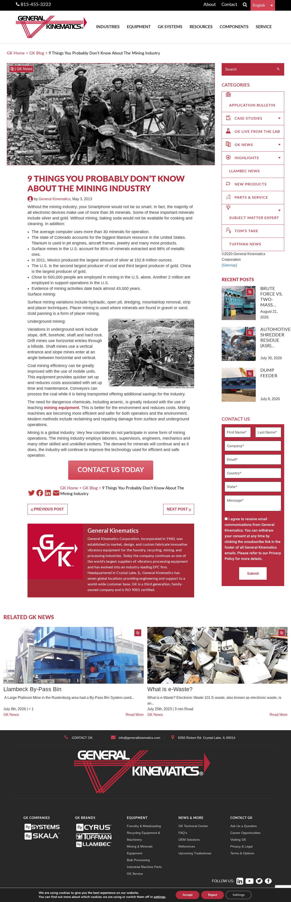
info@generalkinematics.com (139, 737)
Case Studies (248, 118)
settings (159, 897)
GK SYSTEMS (170, 27)
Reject (212, 895)
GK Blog (36, 53)
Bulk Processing (138, 860)
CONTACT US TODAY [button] (111, 470)
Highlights (247, 158)
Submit (253, 573)
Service (264, 27)
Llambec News (244, 171)
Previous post (49, 509)
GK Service (135, 873)
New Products (251, 184)
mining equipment (61, 407)
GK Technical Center (193, 826)
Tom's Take (246, 231)
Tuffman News (245, 244)
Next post (177, 509)
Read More (135, 715)
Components (234, 27)
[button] (263, 5)
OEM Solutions (189, 839)
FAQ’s (182, 833)
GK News (24, 69)
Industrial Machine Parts (144, 867)
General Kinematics (54, 199)
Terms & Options (242, 853)
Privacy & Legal (241, 846)
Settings (239, 895)
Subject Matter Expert (254, 218)
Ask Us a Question (243, 826)
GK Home (16, 53)
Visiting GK (238, 839)
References (186, 846)
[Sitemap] (229, 265)
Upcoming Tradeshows (194, 853)
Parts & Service (251, 197)
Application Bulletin (252, 105)
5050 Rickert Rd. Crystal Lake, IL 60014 (206, 737)
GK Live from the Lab (257, 131)
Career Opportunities (245, 833)
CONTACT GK (82, 737)
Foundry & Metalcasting (144, 826)
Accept (188, 895)
